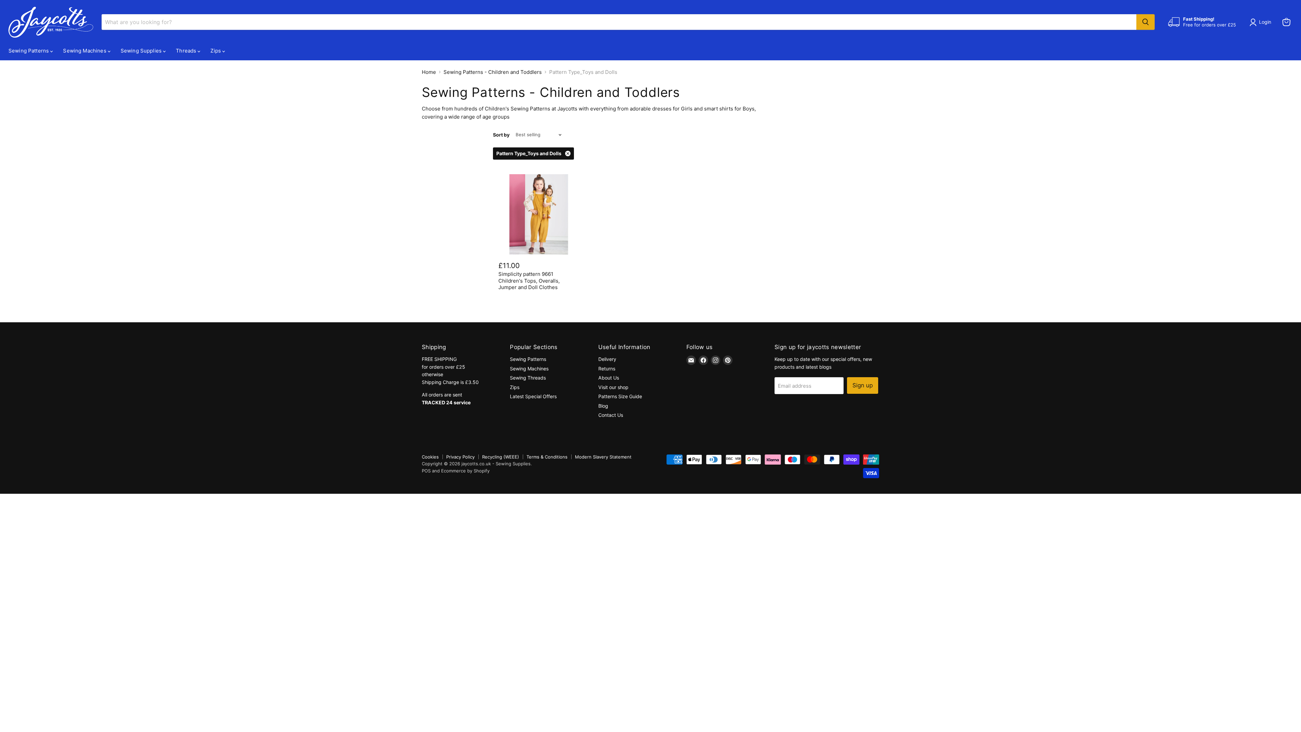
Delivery (607, 359)
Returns (606, 368)
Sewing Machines (85, 50)
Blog (603, 406)
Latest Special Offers (533, 396)
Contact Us (610, 415)
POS (426, 470)
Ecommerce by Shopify (465, 470)
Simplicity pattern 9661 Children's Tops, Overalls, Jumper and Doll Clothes (529, 280)
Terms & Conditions (546, 457)
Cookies (430, 457)
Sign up (862, 385)
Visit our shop (613, 387)
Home (429, 72)
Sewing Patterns (29, 50)
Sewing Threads (528, 378)
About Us (608, 378)
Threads (187, 50)
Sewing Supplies (142, 50)
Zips (216, 50)
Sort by (501, 135)
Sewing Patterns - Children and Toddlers (492, 72)
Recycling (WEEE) (500, 457)
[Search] (1145, 22)
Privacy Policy (460, 457)
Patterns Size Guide (620, 396)
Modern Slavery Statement (603, 457)
